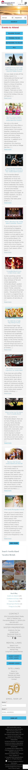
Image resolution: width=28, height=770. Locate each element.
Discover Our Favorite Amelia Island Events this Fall (14, 462)
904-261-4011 (14, 622)
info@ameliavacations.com (14, 624)
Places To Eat (14, 33)
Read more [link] (7, 98)
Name (4, 702)
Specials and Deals (14, 675)
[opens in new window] (12, 638)
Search (14, 22)
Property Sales (14, 673)
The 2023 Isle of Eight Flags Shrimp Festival (14, 321)
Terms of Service (12, 768)
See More (14, 543)
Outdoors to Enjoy (14, 43)
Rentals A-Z (16, 755)
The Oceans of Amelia (14, 636)
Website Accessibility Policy (12, 753)
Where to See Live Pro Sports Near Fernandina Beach (14, 413)
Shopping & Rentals (13, 604)
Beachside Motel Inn (14, 634)
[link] (8, 567)
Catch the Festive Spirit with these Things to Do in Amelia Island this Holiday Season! (14, 69)
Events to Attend (12, 596)
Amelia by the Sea (14, 630)
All (14, 47)
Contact (14, 679)
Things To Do (14, 38)
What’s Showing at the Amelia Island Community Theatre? (14, 222)
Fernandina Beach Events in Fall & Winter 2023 (14, 272)
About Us (14, 671)
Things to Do (13, 606)
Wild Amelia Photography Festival (14, 509)
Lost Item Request (14, 677)
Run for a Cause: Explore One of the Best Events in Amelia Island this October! (14, 118)
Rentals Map (14, 649)
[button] (26, 3)
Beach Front (14, 645)
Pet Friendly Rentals (14, 647)
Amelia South (14, 632)
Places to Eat (13, 601)
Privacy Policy (16, 766)
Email (4, 709)
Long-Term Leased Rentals (14, 651)
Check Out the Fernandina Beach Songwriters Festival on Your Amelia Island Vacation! (14, 170)
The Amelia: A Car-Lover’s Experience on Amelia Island (14, 369)
